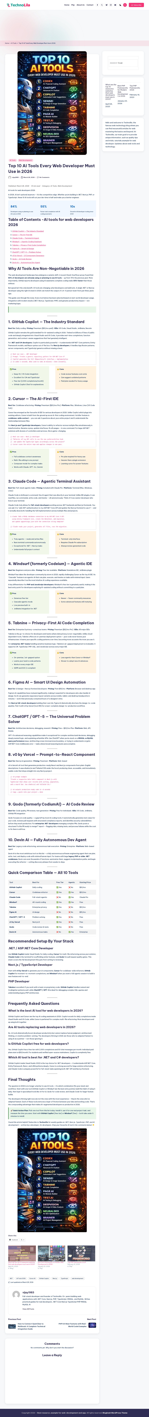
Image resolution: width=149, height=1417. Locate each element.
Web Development (25, 160)
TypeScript (64, 1278)
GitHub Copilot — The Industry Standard (28, 231)
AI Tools (14, 43)
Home (7, 43)
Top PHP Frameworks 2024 (77, 1262)
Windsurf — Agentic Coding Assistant (27, 242)
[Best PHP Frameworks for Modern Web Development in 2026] (52, 1253)
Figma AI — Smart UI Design (23, 249)
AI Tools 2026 (21, 1278)
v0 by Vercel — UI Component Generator (28, 256)
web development (77, 1278)
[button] (136, 5)
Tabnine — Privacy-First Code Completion (29, 245)
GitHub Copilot (44, 1278)
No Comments (44, 177)
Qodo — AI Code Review (22, 259)
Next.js (55, 1278)
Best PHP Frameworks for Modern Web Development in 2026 (123, 91)
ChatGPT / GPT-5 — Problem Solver (26, 252)
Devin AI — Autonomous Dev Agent (26, 263)
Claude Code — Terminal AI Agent (25, 238)
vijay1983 (28, 1292)
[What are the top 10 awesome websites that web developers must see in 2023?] (22, 1253)
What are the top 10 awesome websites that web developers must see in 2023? (110, 92)
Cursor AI (32, 1278)
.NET (11, 1278)
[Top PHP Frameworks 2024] (81, 1253)
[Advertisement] (74, 25)
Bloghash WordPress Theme (115, 1413)
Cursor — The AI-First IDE (22, 235)
